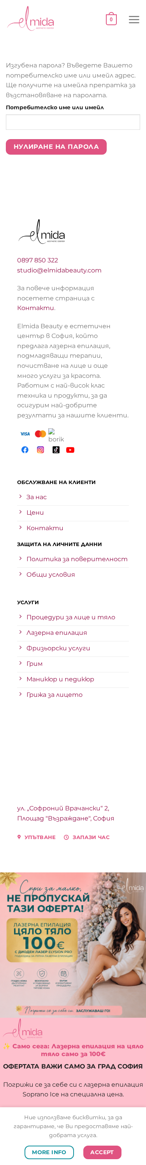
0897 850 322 (37, 260)
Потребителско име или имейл (73, 107)
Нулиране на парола (56, 146)
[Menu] (134, 19)
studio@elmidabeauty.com (59, 270)
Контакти (35, 308)
